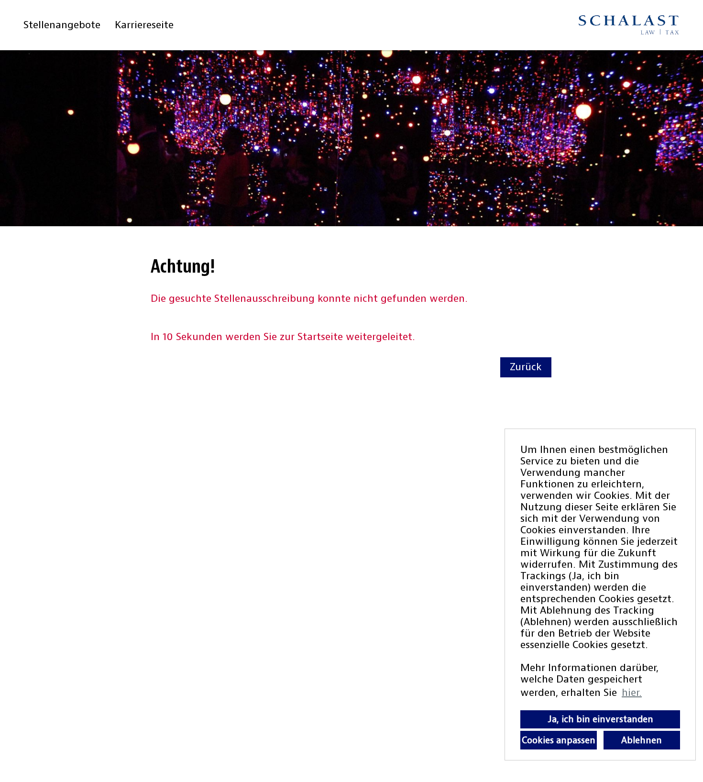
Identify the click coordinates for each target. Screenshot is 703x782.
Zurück (526, 367)
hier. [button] (632, 693)
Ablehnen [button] (641, 740)
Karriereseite (144, 25)
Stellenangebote (61, 25)
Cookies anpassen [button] (558, 740)
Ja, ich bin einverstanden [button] (600, 719)
